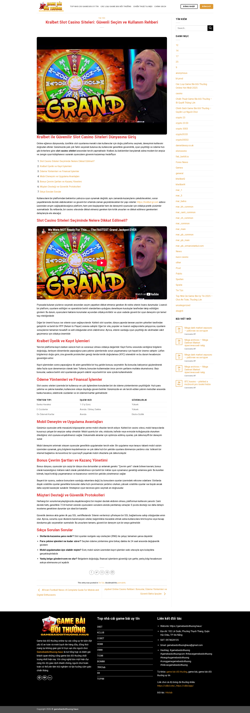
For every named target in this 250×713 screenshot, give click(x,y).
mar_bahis (181, 201)
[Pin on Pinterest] (107, 572)
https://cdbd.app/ (185, 685)
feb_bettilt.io (182, 156)
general (179, 173)
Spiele (179, 285)
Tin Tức (101, 18)
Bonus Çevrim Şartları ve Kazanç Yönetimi (61, 181)
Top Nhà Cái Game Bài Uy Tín (84, 6)
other (178, 262)
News (179, 251)
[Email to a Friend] (102, 572)
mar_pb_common (184, 234)
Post (178, 268)
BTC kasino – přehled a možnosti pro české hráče (197, 383)
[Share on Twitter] (96, 572)
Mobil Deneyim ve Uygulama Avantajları (59, 176)
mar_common (183, 223)
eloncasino (181, 151)
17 (177, 56)
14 (177, 50)
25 (177, 61)
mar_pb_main (183, 240)
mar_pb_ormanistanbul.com (190, 246)
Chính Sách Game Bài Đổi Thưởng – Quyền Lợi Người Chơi (193, 110)
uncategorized (183, 305)
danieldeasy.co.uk (185, 145)
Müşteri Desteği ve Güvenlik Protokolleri (60, 186)
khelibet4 (180, 184)
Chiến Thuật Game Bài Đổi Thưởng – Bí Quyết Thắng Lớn (194, 101)
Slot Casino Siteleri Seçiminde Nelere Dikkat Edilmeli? (67, 161)
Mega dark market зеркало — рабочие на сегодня (198, 329)
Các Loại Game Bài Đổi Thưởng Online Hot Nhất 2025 (191, 86)
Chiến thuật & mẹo (142, 6)
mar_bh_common (184, 206)
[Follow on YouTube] (44, 677)
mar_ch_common (184, 218)
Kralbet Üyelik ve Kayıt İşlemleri (56, 166)
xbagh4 (179, 311)
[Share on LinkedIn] (112, 572)
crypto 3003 (182, 128)
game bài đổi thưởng (176, 671)
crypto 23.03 (182, 123)
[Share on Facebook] (91, 572)
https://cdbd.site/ (166, 685)
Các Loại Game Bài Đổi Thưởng (116, 6)
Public (179, 273)
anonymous (181, 73)
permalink (121, 583)
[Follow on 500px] (49, 677)
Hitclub (168, 692)
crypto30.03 (182, 134)
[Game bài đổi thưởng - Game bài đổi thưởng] (51, 6)
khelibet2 (180, 178)
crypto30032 (182, 139)
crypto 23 (180, 117)
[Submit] (210, 28)
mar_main (181, 229)
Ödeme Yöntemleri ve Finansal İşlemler (59, 171)
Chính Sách (160, 6)
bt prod (179, 78)
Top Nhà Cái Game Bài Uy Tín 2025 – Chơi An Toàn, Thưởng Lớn (194, 298)
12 (177, 45)
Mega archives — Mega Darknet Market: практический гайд (196, 343)
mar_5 (179, 195)
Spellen (179, 279)
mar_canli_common (185, 212)
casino (179, 93)
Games (179, 167)
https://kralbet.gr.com (147, 202)
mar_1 (179, 190)
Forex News (182, 162)
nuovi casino (182, 257)
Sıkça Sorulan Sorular (50, 191)
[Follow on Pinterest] (39, 677)
